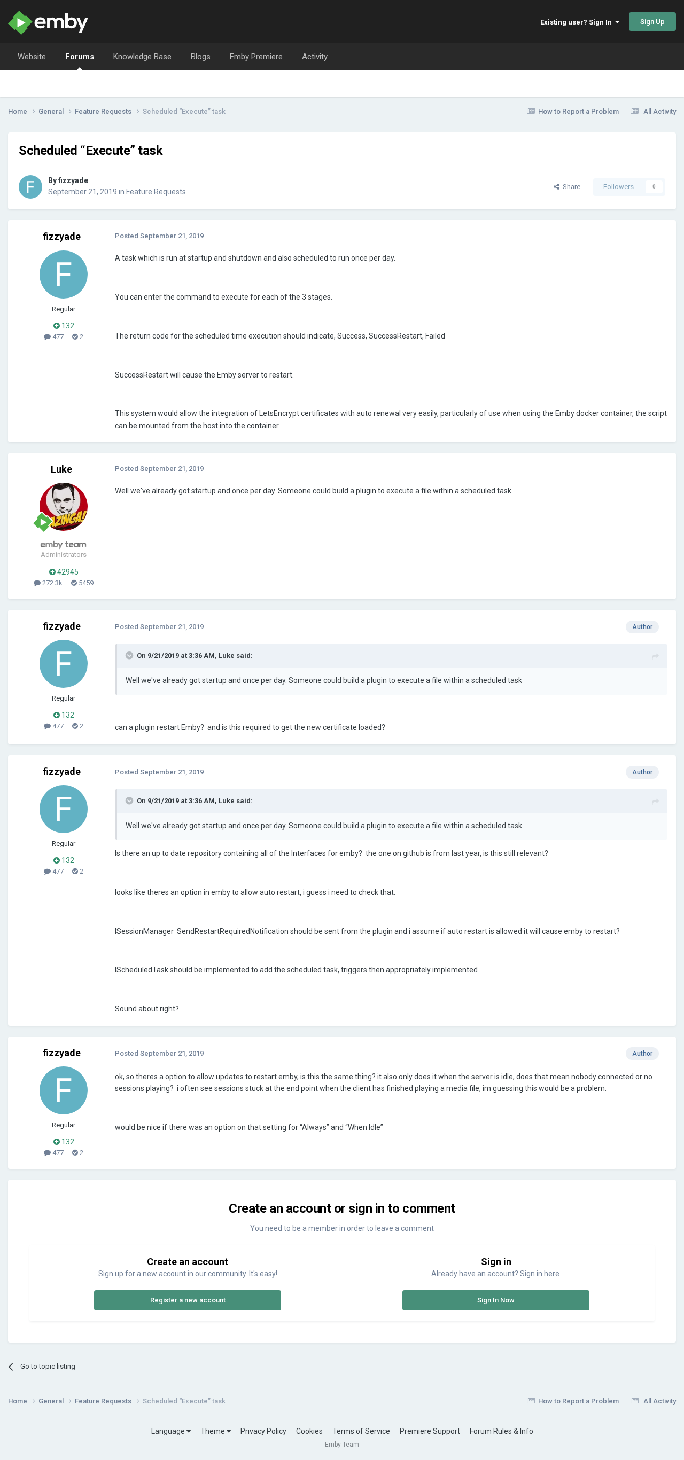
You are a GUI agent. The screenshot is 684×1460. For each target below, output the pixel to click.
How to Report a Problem (578, 111)
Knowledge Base (142, 56)
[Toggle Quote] (130, 655)
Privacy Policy (263, 1431)
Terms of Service (361, 1431)
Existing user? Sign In (577, 22)
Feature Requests (156, 191)
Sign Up (652, 22)
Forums (79, 56)
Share (569, 187)
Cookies (309, 1431)
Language (168, 1431)
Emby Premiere (256, 56)
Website (32, 56)
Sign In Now (496, 1300)
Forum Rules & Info (501, 1431)
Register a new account (188, 1300)
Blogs (201, 56)
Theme (213, 1431)
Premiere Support (430, 1431)
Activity (315, 56)
